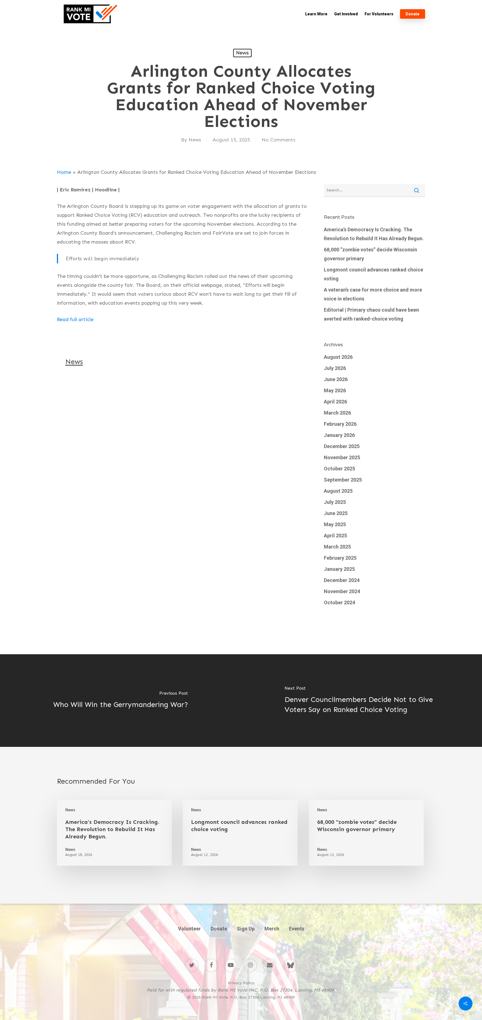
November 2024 (342, 591)
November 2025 (342, 457)
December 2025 (342, 446)
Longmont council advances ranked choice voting (373, 274)
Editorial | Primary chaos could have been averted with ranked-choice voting (371, 314)
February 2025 (340, 558)
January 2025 (339, 569)
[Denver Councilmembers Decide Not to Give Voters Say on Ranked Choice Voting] (361, 700)
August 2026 (338, 357)
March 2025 (337, 547)
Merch (271, 929)
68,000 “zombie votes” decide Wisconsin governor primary (370, 254)
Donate (219, 929)
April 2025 (335, 535)
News (242, 53)
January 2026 (339, 435)
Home (64, 172)
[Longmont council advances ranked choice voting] (240, 833)
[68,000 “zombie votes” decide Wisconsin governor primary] (366, 833)
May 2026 (335, 390)
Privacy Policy (241, 983)
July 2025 (335, 502)
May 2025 (335, 524)
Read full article (75, 319)
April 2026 (335, 402)
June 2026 (336, 379)
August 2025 (338, 491)
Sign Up (246, 929)
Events (296, 929)
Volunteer (189, 929)
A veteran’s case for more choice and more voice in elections (373, 294)
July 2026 (335, 368)
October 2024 (339, 602)
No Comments (278, 140)
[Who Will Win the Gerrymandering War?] (120, 700)
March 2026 (337, 413)
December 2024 (342, 580)
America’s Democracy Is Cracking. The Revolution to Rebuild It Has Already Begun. (374, 234)
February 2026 (340, 424)
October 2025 (339, 468)
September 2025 (343, 480)
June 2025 (336, 513)
